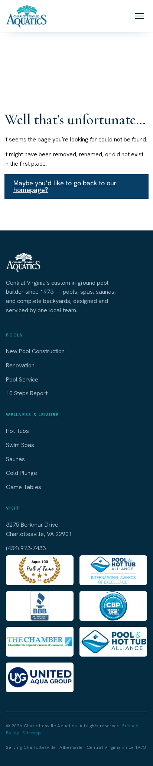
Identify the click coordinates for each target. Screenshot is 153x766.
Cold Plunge (21, 473)
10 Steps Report (27, 393)
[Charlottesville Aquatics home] (26, 16)
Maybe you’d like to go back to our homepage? (65, 186)
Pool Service (22, 379)
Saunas (15, 459)
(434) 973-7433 (26, 548)
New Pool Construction (35, 351)
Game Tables (23, 487)
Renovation (20, 365)
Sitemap (32, 733)
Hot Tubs (17, 431)
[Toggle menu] (139, 16)
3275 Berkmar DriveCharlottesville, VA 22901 (39, 529)
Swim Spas (20, 445)
